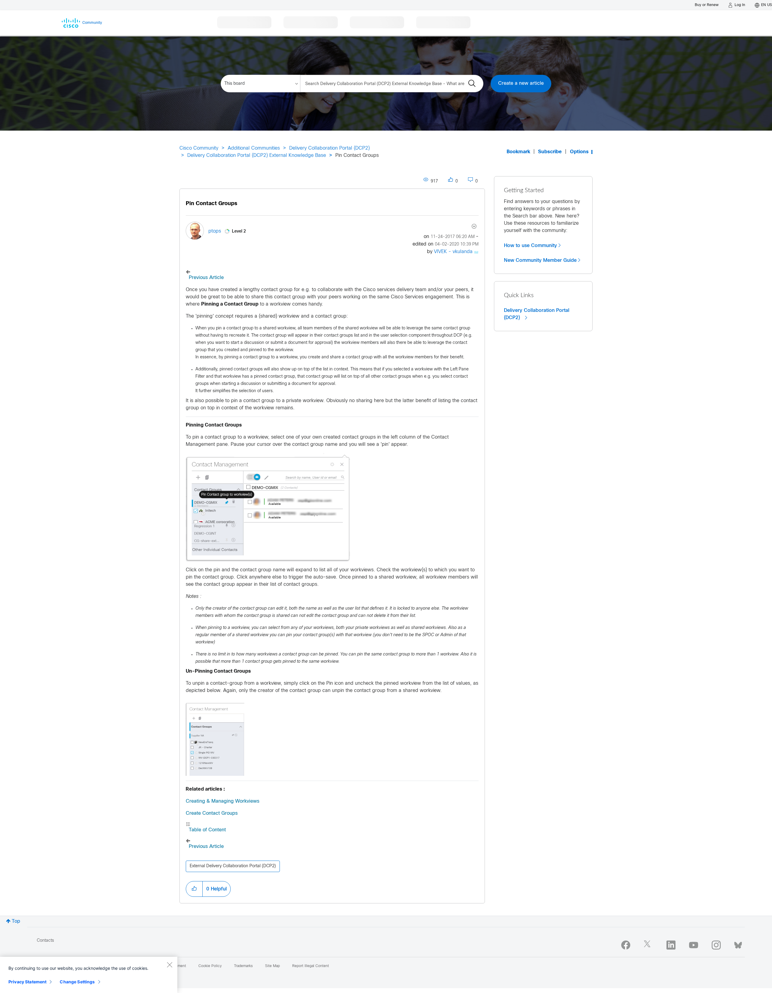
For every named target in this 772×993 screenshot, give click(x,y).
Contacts (45, 941)
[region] (88, 975)
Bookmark (518, 152)
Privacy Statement (27, 981)
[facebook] (625, 945)
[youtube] (693, 945)
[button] (194, 889)
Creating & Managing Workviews (222, 801)
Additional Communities (254, 148)
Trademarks (243, 966)
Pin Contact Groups (211, 203)
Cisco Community (198, 148)
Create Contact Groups (212, 813)
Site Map (272, 966)
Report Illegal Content (310, 966)
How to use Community (530, 245)
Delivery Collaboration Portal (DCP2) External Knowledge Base (256, 155)
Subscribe (550, 152)
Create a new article (521, 83)
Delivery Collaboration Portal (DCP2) (329, 148)
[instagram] (716, 945)
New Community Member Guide (540, 260)
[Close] (169, 965)
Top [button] (16, 921)
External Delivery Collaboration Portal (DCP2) (233, 866)
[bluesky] (738, 944)
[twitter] (648, 945)
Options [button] (579, 152)
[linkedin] (671, 945)
